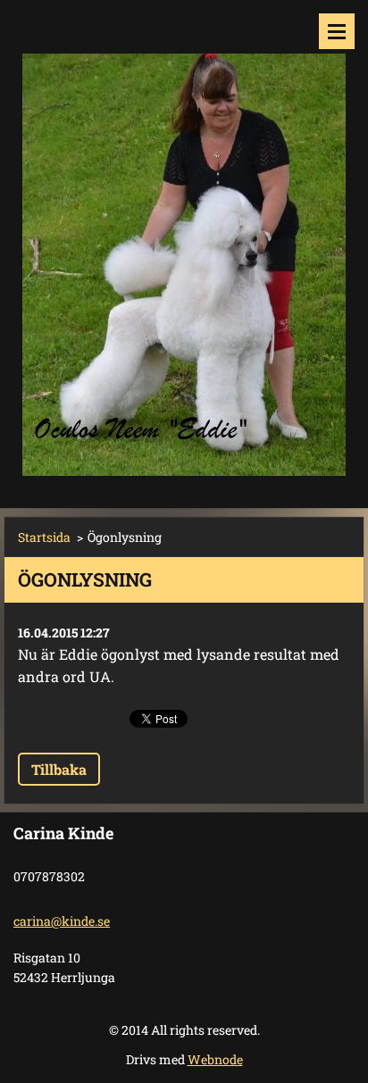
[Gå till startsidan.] (184, 243)
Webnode (215, 1059)
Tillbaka (59, 769)
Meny (337, 31)
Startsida (44, 537)
